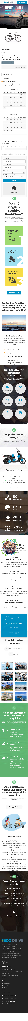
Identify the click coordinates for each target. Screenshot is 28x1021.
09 (11, 122)
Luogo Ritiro (6, 158)
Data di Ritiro (6, 170)
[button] (14, 292)
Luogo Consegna (7, 164)
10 (14, 122)
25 (17, 127)
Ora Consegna (17, 174)
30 (24, 105)
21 (4, 127)
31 (4, 107)
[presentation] (1, 466)
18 (17, 125)
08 (7, 122)
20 (24, 125)
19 (21, 125)
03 (14, 119)
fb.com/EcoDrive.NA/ (14, 649)
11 (17, 122)
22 (7, 127)
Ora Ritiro (5, 174)
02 (11, 119)
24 (14, 127)
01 (7, 119)
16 (11, 125)
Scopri (7, 13)
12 (21, 122)
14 (4, 125)
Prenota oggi (13, 633)
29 (7, 130)
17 (14, 125)
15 (7, 125)
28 (4, 130)
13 (24, 122)
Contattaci (22, 2)
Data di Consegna (18, 170)
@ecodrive (14, 654)
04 (17, 119)
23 (11, 127)
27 (24, 127)
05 (21, 119)
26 (21, 127)
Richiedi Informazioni (7, 62)
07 (4, 122)
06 (24, 119)
